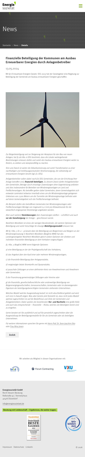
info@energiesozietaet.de (13, 403)
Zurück (12, 335)
